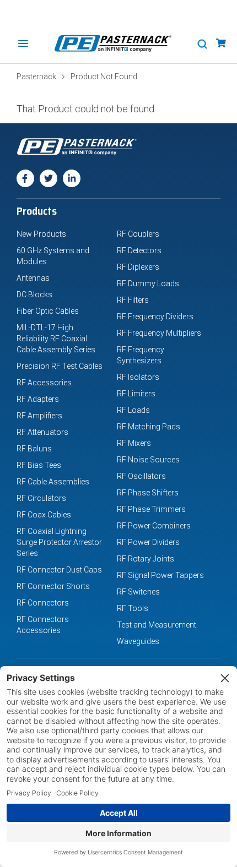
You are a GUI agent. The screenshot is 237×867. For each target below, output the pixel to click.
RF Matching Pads (148, 426)
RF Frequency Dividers (155, 316)
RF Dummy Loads (148, 283)
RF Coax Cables (44, 514)
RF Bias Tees (39, 465)
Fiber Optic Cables (48, 311)
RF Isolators (138, 377)
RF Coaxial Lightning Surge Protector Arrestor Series (59, 542)
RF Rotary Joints (145, 558)
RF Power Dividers (148, 542)
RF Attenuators (42, 432)
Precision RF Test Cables (60, 366)
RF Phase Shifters (148, 492)
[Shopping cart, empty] (221, 43)
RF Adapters (38, 399)
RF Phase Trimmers (151, 509)
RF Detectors (139, 250)
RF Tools (132, 608)
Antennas (33, 278)
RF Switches (138, 591)
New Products (41, 234)
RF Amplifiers (39, 415)
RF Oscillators (141, 476)
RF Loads (133, 410)
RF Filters (133, 300)
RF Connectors (43, 602)
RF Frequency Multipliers (159, 333)
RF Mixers (134, 443)
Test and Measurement (156, 624)
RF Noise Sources (148, 459)
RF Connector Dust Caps (59, 569)
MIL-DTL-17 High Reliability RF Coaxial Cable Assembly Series (56, 338)
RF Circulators (41, 498)
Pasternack (36, 76)
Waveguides (138, 641)
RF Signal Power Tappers (160, 575)
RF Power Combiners (154, 525)
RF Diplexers (138, 267)
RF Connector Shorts (53, 586)
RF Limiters (136, 393)
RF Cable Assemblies (53, 481)
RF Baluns (34, 448)
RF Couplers (138, 234)
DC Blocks (34, 294)
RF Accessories (44, 382)
